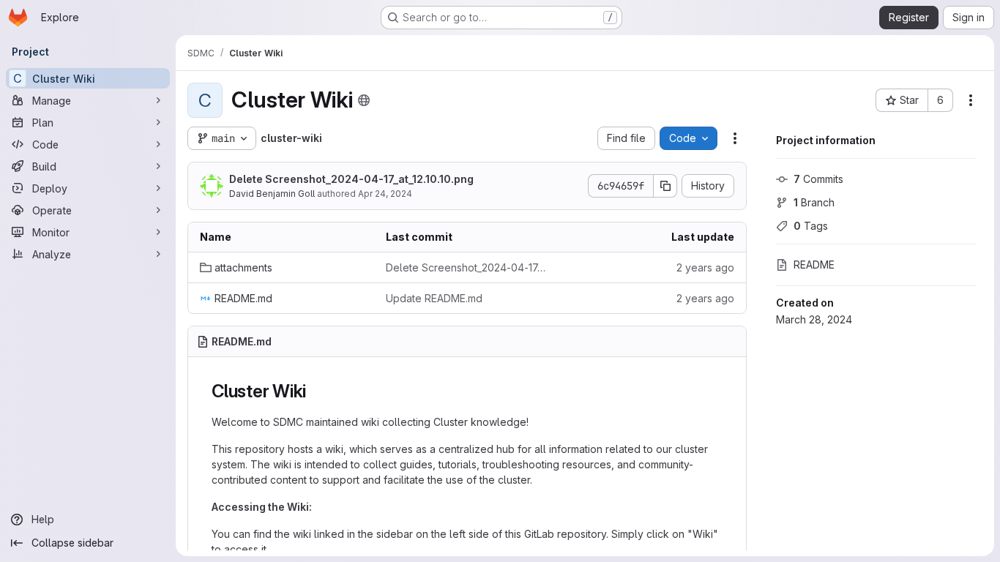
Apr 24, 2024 (385, 193)
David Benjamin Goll (272, 193)
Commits (818, 179)
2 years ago (705, 267)
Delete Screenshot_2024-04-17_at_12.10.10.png (351, 179)
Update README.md (434, 298)
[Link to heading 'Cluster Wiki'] (315, 391)
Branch (814, 202)
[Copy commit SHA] (665, 186)
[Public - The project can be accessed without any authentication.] (364, 100)
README (814, 264)
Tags (811, 226)
